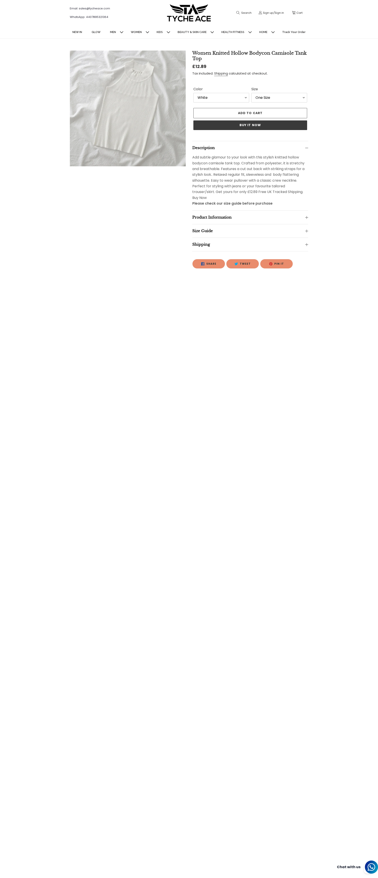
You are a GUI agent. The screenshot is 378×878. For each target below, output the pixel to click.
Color (198, 89)
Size (254, 89)
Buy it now (250, 125)
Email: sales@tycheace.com (90, 8)
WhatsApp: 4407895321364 (89, 17)
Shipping (221, 73)
